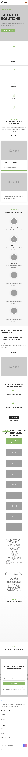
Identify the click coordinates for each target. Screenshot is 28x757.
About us (3, 719)
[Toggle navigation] (26, 2)
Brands (2, 733)
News (2, 728)
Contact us (3, 731)
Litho (10, 749)
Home (2, 717)
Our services (4, 722)
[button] (8, 30)
